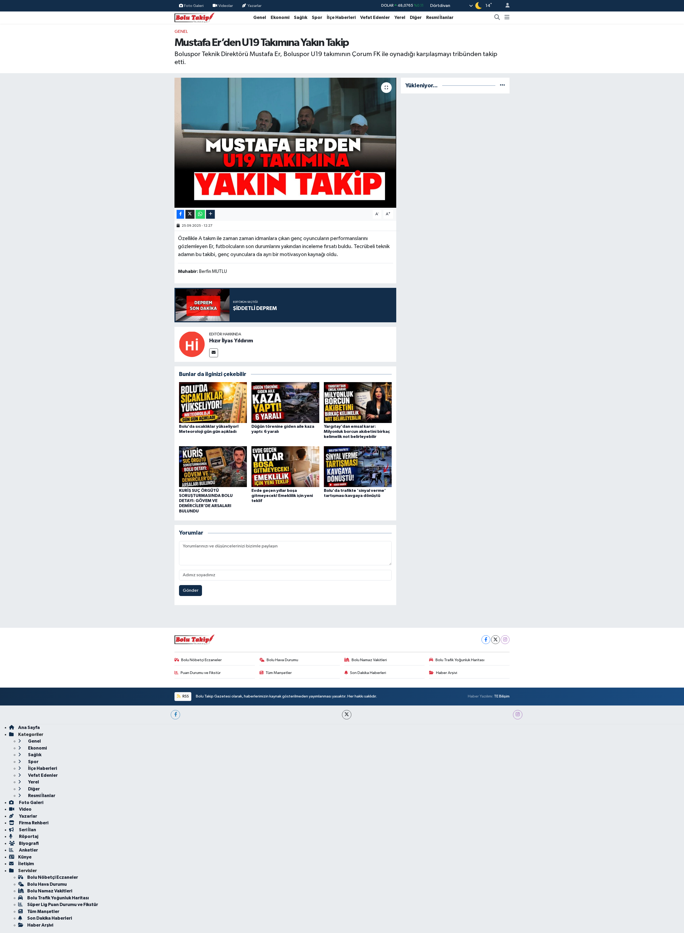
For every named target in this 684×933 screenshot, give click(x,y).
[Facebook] (485, 639)
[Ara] (497, 17)
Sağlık (300, 17)
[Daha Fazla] (210, 214)
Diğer (416, 17)
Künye (25, 857)
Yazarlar (254, 5)
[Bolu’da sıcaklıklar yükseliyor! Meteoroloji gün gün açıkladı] (213, 402)
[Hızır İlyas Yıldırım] (192, 344)
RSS (185, 696)
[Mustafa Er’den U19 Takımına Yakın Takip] (285, 143)
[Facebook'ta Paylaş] (180, 214)
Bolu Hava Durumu (282, 660)
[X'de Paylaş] (190, 214)
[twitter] (346, 714)
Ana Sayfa (29, 727)
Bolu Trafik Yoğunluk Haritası (460, 660)
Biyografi (28, 843)
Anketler (28, 850)
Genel (259, 17)
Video (25, 809)
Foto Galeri (194, 5)
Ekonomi (280, 17)
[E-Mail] (213, 352)
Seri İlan (27, 830)
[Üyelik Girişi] (505, 5)
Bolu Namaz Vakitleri (369, 660)
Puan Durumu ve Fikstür (201, 673)
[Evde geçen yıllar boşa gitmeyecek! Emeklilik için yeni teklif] (285, 466)
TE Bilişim (502, 696)
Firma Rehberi (33, 823)
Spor (317, 17)
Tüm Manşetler (279, 673)
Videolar (225, 5)
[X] (495, 639)
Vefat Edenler (375, 17)
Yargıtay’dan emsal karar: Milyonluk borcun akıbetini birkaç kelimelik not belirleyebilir (357, 431)
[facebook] (175, 714)
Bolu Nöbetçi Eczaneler (201, 660)
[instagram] (517, 714)
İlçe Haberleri (341, 17)
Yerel (399, 17)
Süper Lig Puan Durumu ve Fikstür (62, 904)
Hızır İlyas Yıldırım (231, 340)
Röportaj (28, 836)
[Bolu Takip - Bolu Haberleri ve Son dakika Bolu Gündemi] (194, 17)
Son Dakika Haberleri (368, 673)
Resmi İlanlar (439, 17)
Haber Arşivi (446, 673)
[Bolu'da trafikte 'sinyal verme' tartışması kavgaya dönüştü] (358, 466)
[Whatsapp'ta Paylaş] (200, 214)
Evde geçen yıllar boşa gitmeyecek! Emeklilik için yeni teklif (282, 495)
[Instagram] (505, 639)
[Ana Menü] (507, 17)
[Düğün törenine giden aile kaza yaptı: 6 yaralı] (285, 402)
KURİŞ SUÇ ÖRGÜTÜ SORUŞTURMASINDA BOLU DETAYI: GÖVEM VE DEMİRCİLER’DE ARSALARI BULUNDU (206, 500)
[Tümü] (502, 85)
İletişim (26, 863)
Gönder (191, 590)
